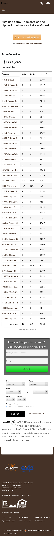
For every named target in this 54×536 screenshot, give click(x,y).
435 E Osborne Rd (10, 138)
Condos (19, 407)
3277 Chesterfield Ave (12, 127)
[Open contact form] (48, 2)
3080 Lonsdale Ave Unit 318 (14, 308)
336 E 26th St (8, 111)
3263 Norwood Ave (10, 170)
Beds (8, 396)
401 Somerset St (9, 212)
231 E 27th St (8, 228)
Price (8, 389)
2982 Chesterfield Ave (12, 154)
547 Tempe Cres (9, 297)
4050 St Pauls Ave (10, 106)
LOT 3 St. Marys (9, 265)
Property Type (12, 404)
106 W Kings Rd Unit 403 (13, 207)
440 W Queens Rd (10, 249)
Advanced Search (36, 413)
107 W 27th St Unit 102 (12, 143)
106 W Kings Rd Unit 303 (13, 196)
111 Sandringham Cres (12, 260)
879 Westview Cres (10, 159)
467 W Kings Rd (9, 318)
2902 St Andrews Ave (11, 281)
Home (9, 407)
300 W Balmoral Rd (10, 233)
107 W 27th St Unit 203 (12, 202)
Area (31, 381)
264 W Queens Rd (10, 239)
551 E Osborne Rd (10, 302)
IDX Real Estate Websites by (13, 530)
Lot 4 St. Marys (8, 180)
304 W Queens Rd (10, 223)
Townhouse (31, 407)
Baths (19, 396)
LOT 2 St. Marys (9, 186)
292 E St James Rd (10, 191)
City (7, 381)
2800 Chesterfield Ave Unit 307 (16, 122)
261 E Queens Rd (9, 101)
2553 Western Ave (10, 276)
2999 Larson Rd (9, 271)
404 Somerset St (9, 313)
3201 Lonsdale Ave (10, 287)
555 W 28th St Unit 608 (12, 217)
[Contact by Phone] (42, 2)
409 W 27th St (8, 117)
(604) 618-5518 (8, 490)
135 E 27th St (8, 80)
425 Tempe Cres (9, 244)
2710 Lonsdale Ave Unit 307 (14, 164)
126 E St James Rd (10, 85)
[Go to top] (47, 520)
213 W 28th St (8, 95)
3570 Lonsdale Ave (10, 175)
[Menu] (50, 10)
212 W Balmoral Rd (10, 148)
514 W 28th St (8, 255)
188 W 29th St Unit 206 (12, 90)
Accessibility (44, 530)
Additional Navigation (27, 451)
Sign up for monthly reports (27, 37)
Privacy (13, 533)
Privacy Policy (26, 495)
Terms (5, 533)
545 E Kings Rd (8, 133)
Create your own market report (28, 43)
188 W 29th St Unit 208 (12, 292)
